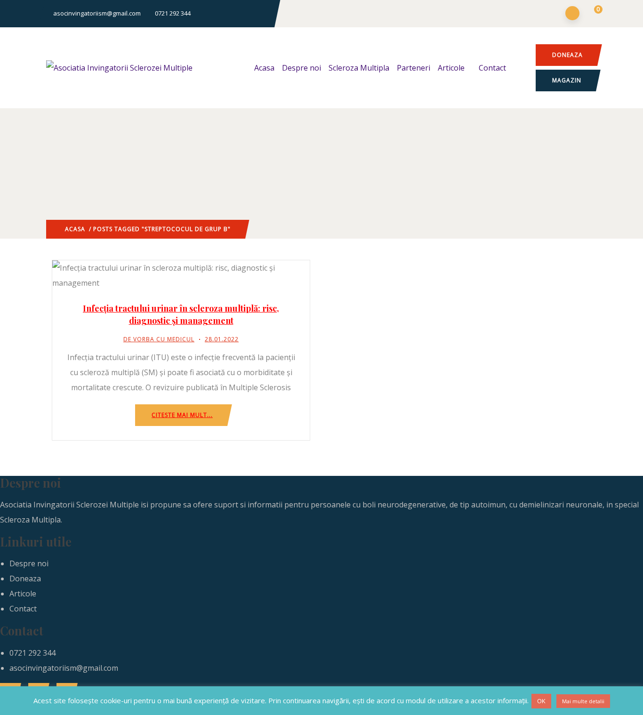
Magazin (566, 80)
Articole (451, 68)
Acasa (264, 68)
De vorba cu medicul (158, 339)
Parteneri (413, 68)
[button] (592, 14)
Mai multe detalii (583, 701)
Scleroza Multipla (359, 68)
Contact (492, 68)
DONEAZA (567, 55)
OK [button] (541, 701)
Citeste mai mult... (182, 415)
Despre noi (301, 68)
